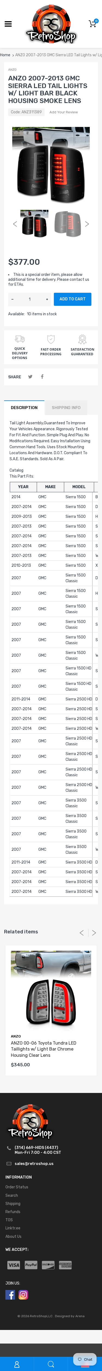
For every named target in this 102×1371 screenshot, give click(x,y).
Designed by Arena (70, 1316)
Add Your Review (64, 112)
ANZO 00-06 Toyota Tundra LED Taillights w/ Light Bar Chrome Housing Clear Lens (43, 1049)
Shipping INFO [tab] (66, 407)
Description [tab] (24, 407)
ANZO (12, 69)
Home (5, 55)
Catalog (16, 470)
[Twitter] (30, 376)
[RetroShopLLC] (51, 23)
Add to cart (73, 299)
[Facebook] (42, 376)
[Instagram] (23, 1294)
